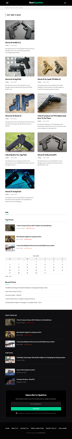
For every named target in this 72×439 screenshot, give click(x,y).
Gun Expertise (41, 432)
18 (53, 267)
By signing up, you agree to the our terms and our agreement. (36, 413)
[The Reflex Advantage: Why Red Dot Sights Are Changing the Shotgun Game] (10, 359)
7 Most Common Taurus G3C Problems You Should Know (34, 225)
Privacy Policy (46, 413)
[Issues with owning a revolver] (10, 372)
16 (36, 267)
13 (9, 267)
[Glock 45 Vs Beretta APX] (52, 142)
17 (45, 267)
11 (53, 264)
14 (18, 267)
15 (27, 267)
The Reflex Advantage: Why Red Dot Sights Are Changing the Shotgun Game (26, 288)
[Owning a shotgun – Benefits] (10, 381)
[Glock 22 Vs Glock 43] (19, 103)
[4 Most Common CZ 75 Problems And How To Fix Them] (52, 103)
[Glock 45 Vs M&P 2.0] (19, 30)
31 (45, 273)
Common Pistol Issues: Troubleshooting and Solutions (20, 299)
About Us (15, 428)
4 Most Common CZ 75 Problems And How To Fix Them (52, 117)
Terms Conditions (37, 428)
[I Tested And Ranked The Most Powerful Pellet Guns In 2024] (10, 247)
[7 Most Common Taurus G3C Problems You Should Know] (10, 227)
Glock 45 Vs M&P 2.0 (13, 42)
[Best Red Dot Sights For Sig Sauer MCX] (10, 239)
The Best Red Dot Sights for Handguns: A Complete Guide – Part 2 (23, 302)
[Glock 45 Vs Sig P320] (19, 66)
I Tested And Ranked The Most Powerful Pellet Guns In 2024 (35, 245)
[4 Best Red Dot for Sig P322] (19, 142)
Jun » (10, 276)
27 (10, 273)
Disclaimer (63, 428)
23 (36, 270)
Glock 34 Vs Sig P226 (13, 191)
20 (10, 270)
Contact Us (24, 428)
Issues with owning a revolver (13, 291)
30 (36, 273)
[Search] (65, 3)
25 (53, 270)
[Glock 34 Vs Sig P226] (19, 179)
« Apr (6, 276)
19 (62, 267)
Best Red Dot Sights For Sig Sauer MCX (29, 237)
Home (6, 7)
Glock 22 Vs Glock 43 (13, 116)
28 (18, 273)
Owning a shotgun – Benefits (13, 295)
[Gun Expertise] (36, 3)
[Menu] (7, 3)
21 (18, 270)
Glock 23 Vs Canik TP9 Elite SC (49, 79)
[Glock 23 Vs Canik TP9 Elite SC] (52, 66)
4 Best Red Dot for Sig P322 (16, 155)
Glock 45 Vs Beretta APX (47, 155)
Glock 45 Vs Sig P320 (13, 79)
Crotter (7, 45)
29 (27, 273)
